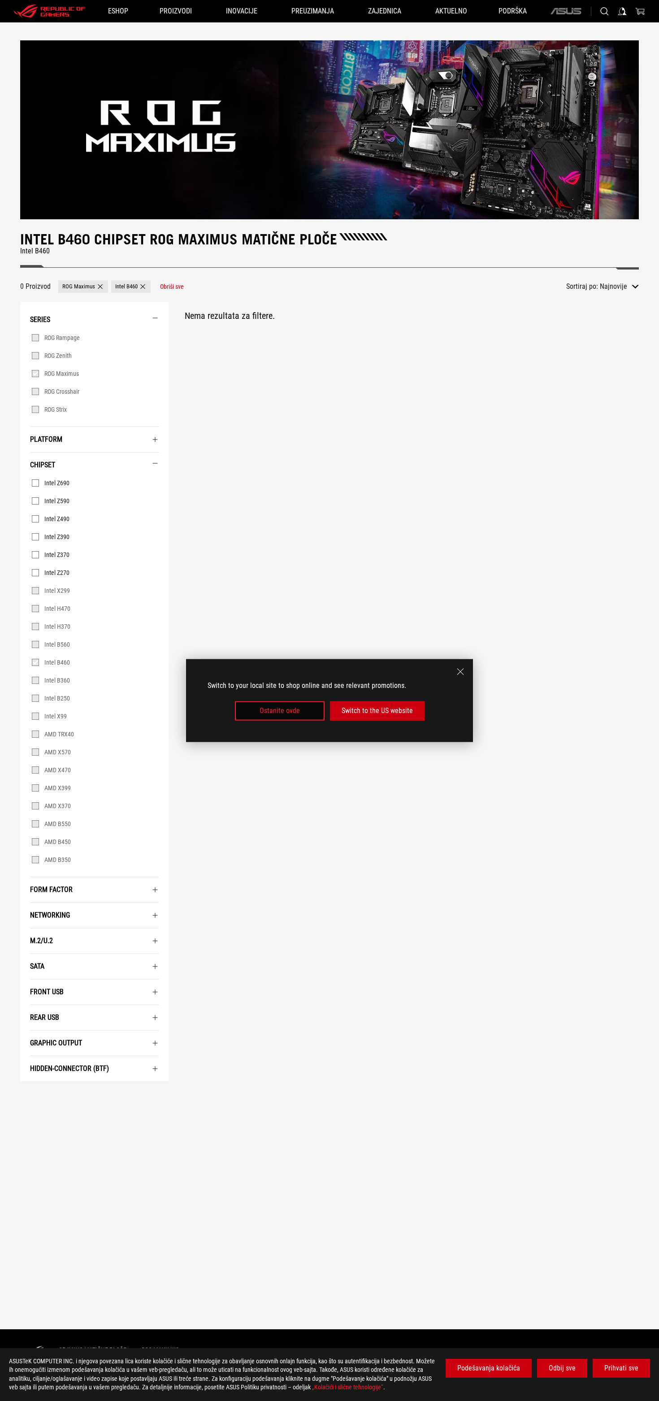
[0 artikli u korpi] (640, 11)
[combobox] (619, 286)
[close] (460, 671)
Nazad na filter (30, 1094)
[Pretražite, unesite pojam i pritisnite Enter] (604, 11)
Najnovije (613, 286)
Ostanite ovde (280, 710)
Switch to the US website (377, 710)
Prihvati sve (621, 1368)
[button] (83, 286)
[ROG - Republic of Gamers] (49, 11)
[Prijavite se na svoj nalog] (622, 11)
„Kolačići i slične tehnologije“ (347, 1387)
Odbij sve (562, 1368)
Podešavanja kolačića (488, 1368)
